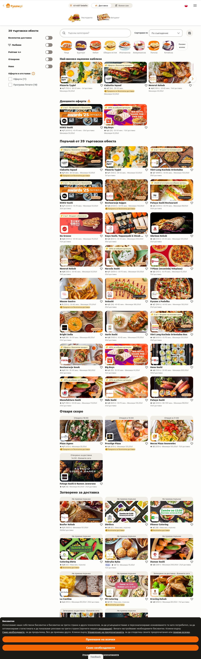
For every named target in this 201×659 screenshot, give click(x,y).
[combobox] (98, 33)
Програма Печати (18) (25, 84)
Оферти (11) (19, 79)
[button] (12, 5)
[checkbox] (66, 47)
